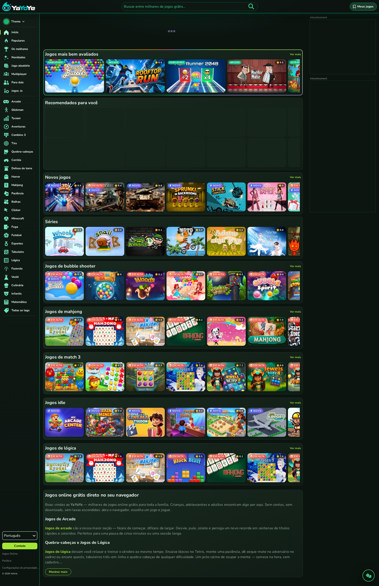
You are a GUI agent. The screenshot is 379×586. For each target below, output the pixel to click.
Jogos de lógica (58, 551)
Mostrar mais (58, 572)
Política (6, 560)
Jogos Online (10, 553)
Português (12, 535)
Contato (20, 546)
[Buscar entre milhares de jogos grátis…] (251, 6)
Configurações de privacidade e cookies (20, 568)
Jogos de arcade (58, 528)
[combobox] (189, 6)
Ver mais (295, 54)
